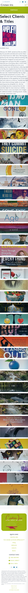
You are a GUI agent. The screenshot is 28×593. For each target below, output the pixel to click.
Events (14, 548)
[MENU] (26, 5)
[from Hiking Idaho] (14, 398)
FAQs (14, 542)
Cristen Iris (14, 537)
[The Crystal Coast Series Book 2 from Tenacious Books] (14, 123)
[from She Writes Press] (14, 364)
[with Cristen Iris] (14, 251)
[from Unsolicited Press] (14, 489)
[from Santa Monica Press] (14, 159)
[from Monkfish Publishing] (14, 217)
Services (14, 545)
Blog (14, 550)
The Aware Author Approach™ (14, 540)
